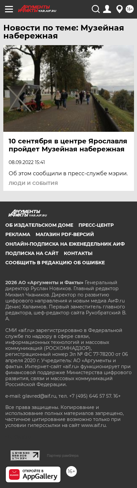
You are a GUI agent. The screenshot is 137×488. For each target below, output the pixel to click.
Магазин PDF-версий (65, 234)
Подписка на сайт (32, 253)
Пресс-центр (96, 225)
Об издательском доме (39, 225)
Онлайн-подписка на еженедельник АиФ (65, 244)
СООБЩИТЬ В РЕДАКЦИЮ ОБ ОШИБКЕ (55, 263)
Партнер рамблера (62, 455)
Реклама (17, 234)
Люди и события (33, 183)
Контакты (78, 253)
